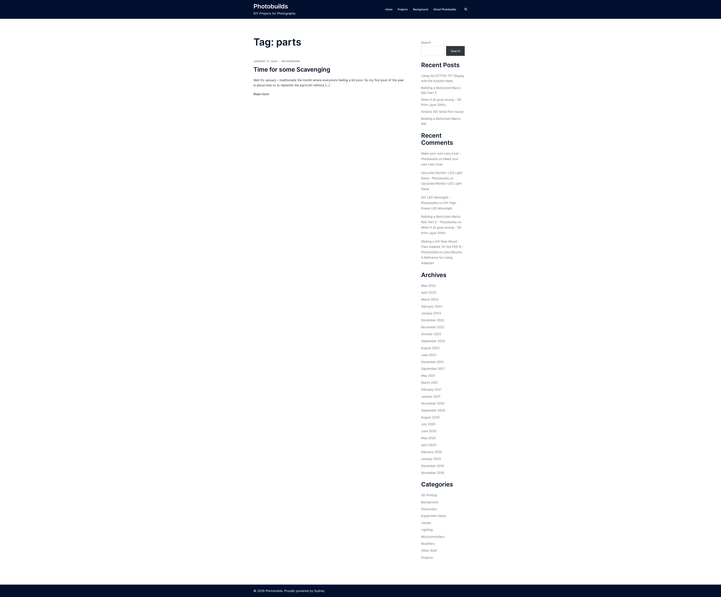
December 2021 (432, 362)
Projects (403, 9)
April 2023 (428, 292)
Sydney (319, 591)
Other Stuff (429, 550)
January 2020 (431, 459)
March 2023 (429, 299)
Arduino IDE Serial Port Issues (442, 112)
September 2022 (433, 341)
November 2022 (432, 327)
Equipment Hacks (433, 516)
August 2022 (430, 348)
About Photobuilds (444, 9)
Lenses (426, 523)
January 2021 (430, 396)
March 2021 (429, 382)
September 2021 (433, 368)
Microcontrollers (432, 537)
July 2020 (428, 424)
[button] (466, 9)
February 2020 (431, 452)
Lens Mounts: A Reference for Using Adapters (441, 257)
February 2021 (431, 389)
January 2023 (431, 313)
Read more (261, 94)
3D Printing (429, 495)
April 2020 (428, 445)
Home (388, 9)
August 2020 (430, 417)
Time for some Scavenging (291, 69)
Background (420, 9)
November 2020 (432, 403)
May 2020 (428, 438)
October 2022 (431, 334)
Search (426, 42)
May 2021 (428, 375)
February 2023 (431, 306)
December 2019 (432, 466)
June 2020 (428, 431)
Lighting (427, 530)
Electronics (429, 509)
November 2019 (432, 473)
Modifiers (427, 543)
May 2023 (428, 285)
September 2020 (433, 410)
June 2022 (428, 355)
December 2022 (432, 320)
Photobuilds (270, 6)
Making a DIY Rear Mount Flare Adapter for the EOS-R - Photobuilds (442, 246)
